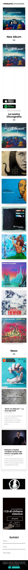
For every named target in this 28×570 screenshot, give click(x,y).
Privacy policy (16, 567)
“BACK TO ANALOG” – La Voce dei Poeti (14, 410)
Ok (9, 567)
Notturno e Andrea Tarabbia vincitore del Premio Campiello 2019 (13, 452)
